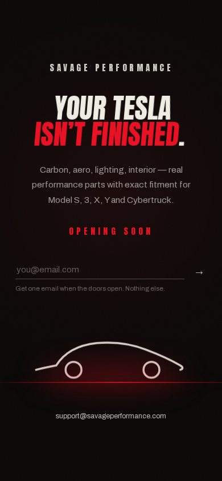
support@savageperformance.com (111, 416)
